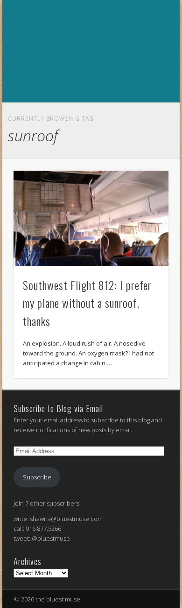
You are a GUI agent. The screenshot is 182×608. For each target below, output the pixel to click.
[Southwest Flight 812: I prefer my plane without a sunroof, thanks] (91, 219)
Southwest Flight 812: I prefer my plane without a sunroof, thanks (87, 303)
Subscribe (37, 477)
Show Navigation (89, 112)
